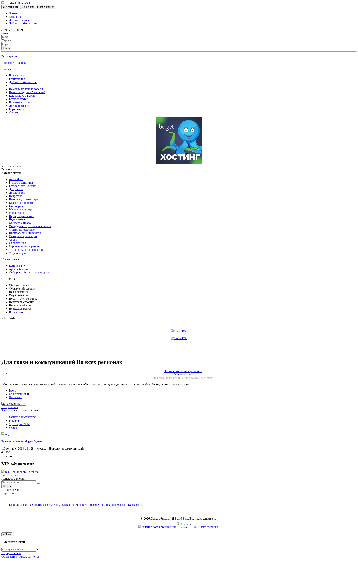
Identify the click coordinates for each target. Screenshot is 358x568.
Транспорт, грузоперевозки (26, 249)
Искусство (15, 196)
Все (12, 390)
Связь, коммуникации (23, 236)
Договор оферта (19, 105)
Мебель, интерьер (20, 209)
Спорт (13, 239)
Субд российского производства (29, 272)
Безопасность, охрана (22, 185)
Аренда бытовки (19, 269)
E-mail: (5, 33)
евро (13, 427)
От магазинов (19, 393)
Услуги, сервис (18, 253)
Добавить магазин (20, 20)
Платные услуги (19, 102)
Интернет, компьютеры (24, 199)
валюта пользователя (22, 416)
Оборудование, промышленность (30, 226)
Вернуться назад (11, 553)
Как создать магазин (22, 95)
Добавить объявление (23, 23)
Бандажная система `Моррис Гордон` (21, 441)
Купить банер (17, 265)
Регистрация (9, 56)
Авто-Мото (16, 179)
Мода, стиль (16, 212)
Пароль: (6, 40)
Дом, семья (16, 189)
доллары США (19, 424)
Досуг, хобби (17, 192)
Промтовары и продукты (25, 232)
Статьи (13, 112)
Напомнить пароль (13, 62)
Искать (7, 486)
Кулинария (16, 206)
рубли (14, 420)
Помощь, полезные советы (26, 88)
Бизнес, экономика (21, 182)
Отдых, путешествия (22, 229)
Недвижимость (18, 219)
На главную (16, 75)
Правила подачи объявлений (27, 92)
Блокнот (14, 13)
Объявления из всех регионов (20, 556)
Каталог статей (18, 99)
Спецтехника (17, 243)
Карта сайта (16, 109)
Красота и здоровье (21, 202)
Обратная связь (42, 504)
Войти (6, 48)
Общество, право (20, 222)
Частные (15, 397)
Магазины (15, 16)
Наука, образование (21, 216)
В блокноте (16, 312)
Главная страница (20, 504)
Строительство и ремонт (24, 246)
